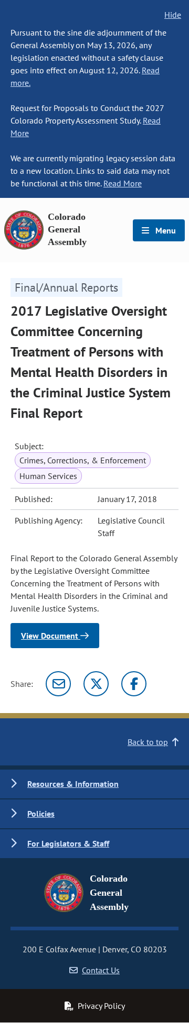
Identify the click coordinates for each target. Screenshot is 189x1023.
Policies (41, 813)
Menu (164, 230)
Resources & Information (73, 784)
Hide (172, 14)
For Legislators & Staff (68, 843)
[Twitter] (96, 683)
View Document (50, 635)
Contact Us (101, 970)
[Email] (58, 683)
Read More (122, 183)
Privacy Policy (101, 1005)
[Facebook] (133, 683)
